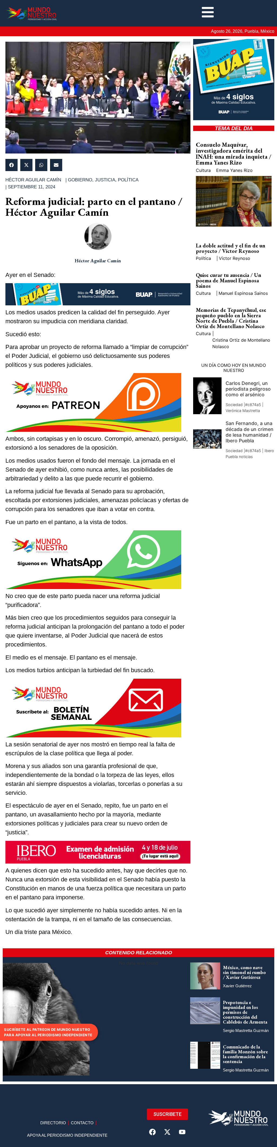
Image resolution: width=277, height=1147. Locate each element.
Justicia (105, 179)
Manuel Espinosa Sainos (243, 293)
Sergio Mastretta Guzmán (246, 1030)
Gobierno (80, 179)
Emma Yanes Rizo (234, 170)
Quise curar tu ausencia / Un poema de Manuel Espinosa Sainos (228, 280)
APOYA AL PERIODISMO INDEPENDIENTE (67, 1135)
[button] (11, 165)
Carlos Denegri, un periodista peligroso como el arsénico (248, 388)
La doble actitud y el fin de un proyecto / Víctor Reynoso (230, 248)
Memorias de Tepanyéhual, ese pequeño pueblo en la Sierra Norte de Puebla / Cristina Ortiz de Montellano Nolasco (231, 318)
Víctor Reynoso (234, 258)
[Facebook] (152, 1132)
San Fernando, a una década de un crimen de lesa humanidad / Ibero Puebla (249, 431)
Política (128, 179)
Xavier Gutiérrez (237, 985)
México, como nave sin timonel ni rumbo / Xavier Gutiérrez (244, 972)
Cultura (203, 170)
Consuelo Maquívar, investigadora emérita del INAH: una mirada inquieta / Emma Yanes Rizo (233, 153)
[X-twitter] (167, 1132)
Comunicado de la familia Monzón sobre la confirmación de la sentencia (245, 1054)
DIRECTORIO (53, 1122)
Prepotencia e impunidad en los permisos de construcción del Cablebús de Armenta (245, 1012)
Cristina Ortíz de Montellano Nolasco (241, 343)
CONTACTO (82, 1122)
